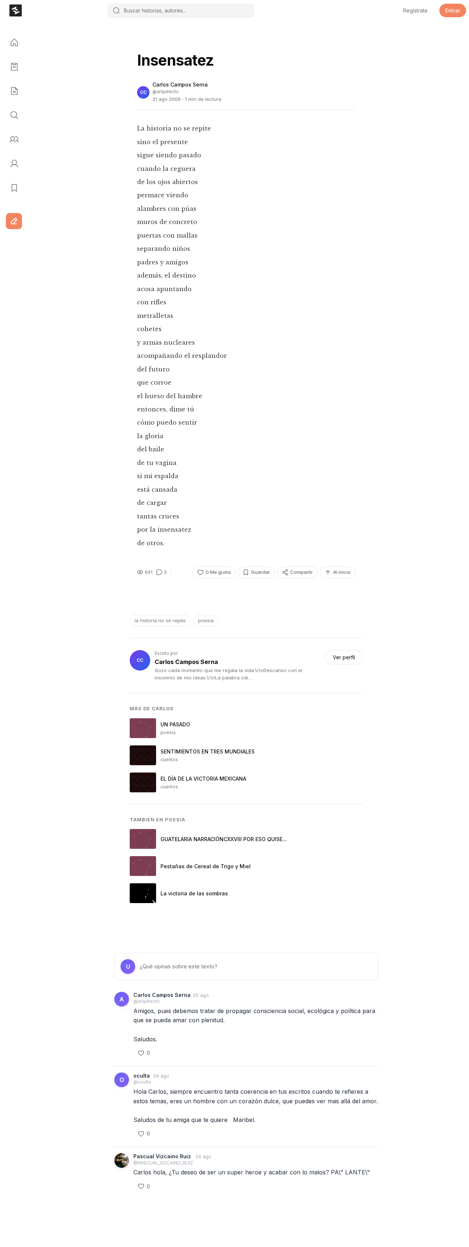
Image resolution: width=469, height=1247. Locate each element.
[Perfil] (11, 164)
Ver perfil (344, 657)
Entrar (452, 10)
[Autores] (11, 139)
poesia (206, 620)
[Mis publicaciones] (11, 67)
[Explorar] (11, 115)
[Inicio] (11, 43)
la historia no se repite (160, 620)
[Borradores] (11, 91)
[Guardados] (11, 188)
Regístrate (415, 10)
